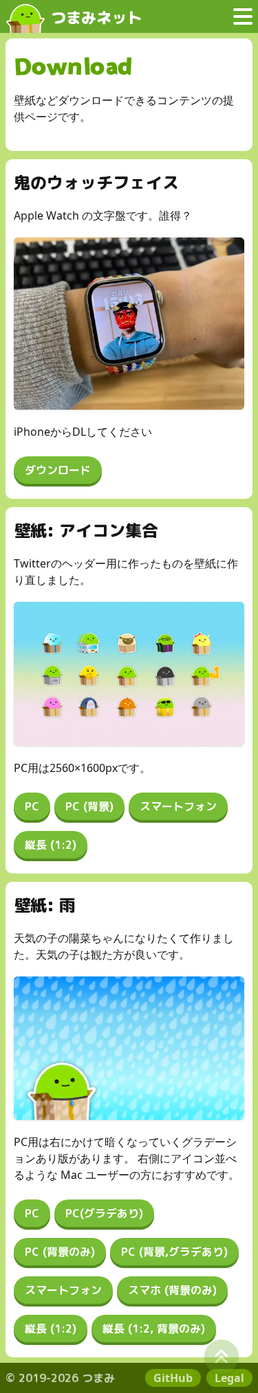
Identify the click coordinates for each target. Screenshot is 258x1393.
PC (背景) (89, 806)
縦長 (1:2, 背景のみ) (154, 1328)
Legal (229, 1377)
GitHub (173, 1377)
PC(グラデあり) (104, 1213)
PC (32, 806)
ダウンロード (58, 470)
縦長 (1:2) (50, 844)
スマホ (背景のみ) (172, 1290)
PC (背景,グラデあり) (174, 1251)
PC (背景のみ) (60, 1251)
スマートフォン (178, 806)
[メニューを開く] (242, 16)
